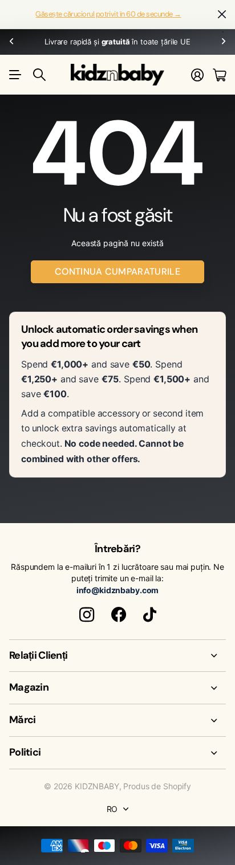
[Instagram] (86, 614)
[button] (11, 42)
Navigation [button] (15, 74)
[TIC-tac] (149, 614)
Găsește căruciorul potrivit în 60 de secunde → (108, 14)
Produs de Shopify (157, 786)
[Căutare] (39, 74)
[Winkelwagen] (219, 75)
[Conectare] (197, 75)
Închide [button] (222, 14)
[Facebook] (118, 614)
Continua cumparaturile (117, 272)
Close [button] (117, 655)
